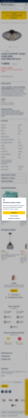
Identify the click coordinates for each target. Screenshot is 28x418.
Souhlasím (14, 213)
